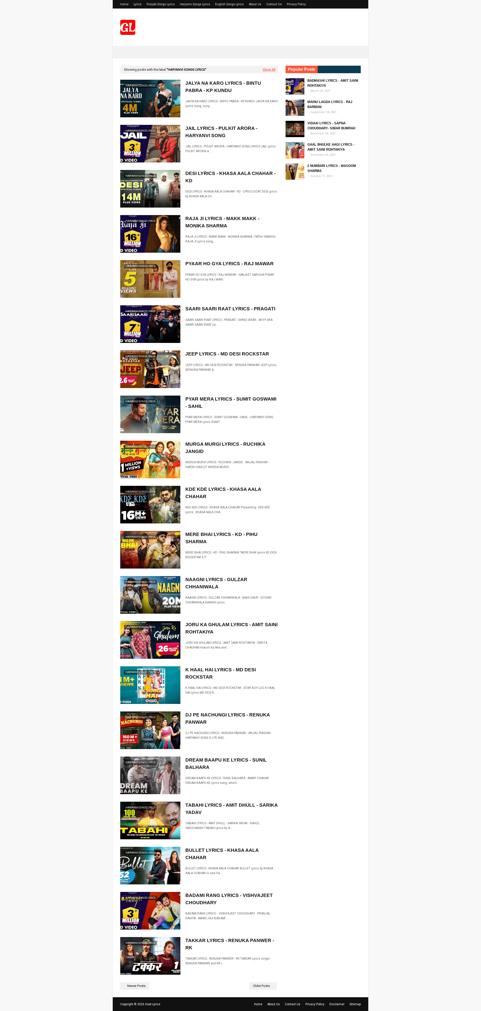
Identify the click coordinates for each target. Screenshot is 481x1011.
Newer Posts (136, 986)
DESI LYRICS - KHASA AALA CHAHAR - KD (230, 177)
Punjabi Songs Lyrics (161, 4)
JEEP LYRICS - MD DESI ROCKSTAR (227, 353)
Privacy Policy (296, 4)
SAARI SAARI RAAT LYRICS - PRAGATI (230, 308)
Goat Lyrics (152, 1004)
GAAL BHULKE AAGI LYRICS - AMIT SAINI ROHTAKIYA (330, 147)
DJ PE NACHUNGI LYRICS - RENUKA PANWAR (227, 718)
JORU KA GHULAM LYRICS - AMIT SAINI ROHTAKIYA (231, 628)
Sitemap (355, 1004)
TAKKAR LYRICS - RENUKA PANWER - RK (229, 944)
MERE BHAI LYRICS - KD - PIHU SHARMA (221, 538)
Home (124, 4)
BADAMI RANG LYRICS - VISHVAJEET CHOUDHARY (229, 899)
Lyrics (138, 4)
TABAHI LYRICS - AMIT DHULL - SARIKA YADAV (231, 808)
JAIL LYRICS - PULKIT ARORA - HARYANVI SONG (221, 132)
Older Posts (261, 986)
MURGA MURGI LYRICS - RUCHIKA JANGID (225, 447)
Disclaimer (336, 1004)
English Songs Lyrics (229, 4)
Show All (269, 69)
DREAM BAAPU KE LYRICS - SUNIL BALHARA (226, 763)
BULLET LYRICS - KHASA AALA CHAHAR (222, 854)
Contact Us (274, 4)
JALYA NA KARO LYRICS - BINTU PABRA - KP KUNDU (223, 86)
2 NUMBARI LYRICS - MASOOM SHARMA (331, 168)
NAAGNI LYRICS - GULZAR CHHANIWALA (216, 583)
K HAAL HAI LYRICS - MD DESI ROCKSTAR (220, 673)
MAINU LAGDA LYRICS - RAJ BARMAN (329, 104)
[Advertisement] (323, 262)
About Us (255, 4)
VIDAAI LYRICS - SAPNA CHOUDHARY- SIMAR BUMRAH (331, 125)
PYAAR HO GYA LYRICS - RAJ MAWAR (229, 263)
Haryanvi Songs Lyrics (195, 4)
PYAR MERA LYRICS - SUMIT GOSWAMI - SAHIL (230, 402)
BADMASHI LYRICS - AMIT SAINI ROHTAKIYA (332, 83)
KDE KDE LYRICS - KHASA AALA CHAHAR (223, 493)
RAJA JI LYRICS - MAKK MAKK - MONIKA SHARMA (222, 222)
